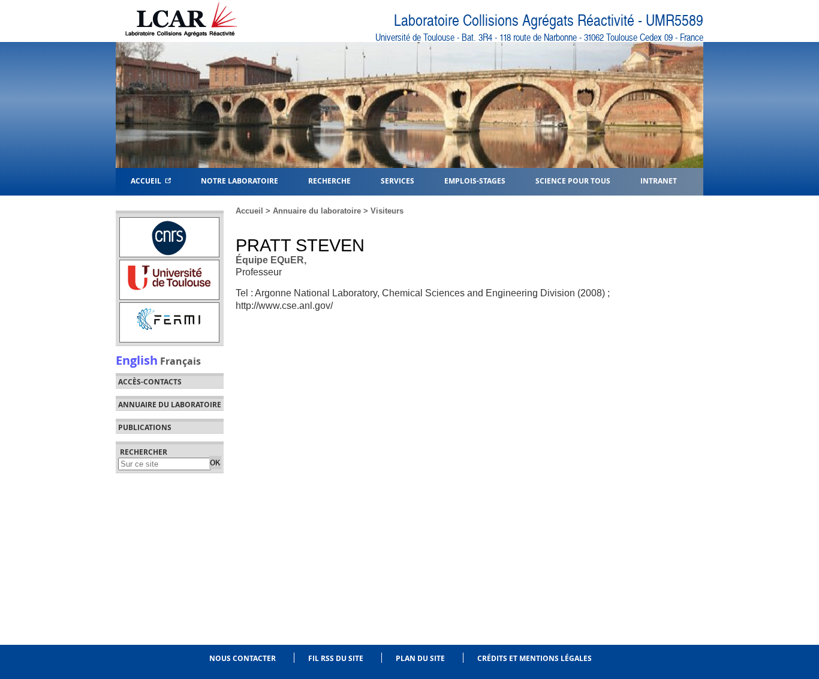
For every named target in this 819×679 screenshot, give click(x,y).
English (137, 359)
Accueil (148, 180)
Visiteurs (387, 210)
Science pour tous (572, 180)
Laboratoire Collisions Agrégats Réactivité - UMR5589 (548, 21)
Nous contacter (242, 658)
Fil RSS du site (335, 658)
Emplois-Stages (474, 180)
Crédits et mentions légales (534, 658)
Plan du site (420, 658)
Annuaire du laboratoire (169, 404)
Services (397, 180)
